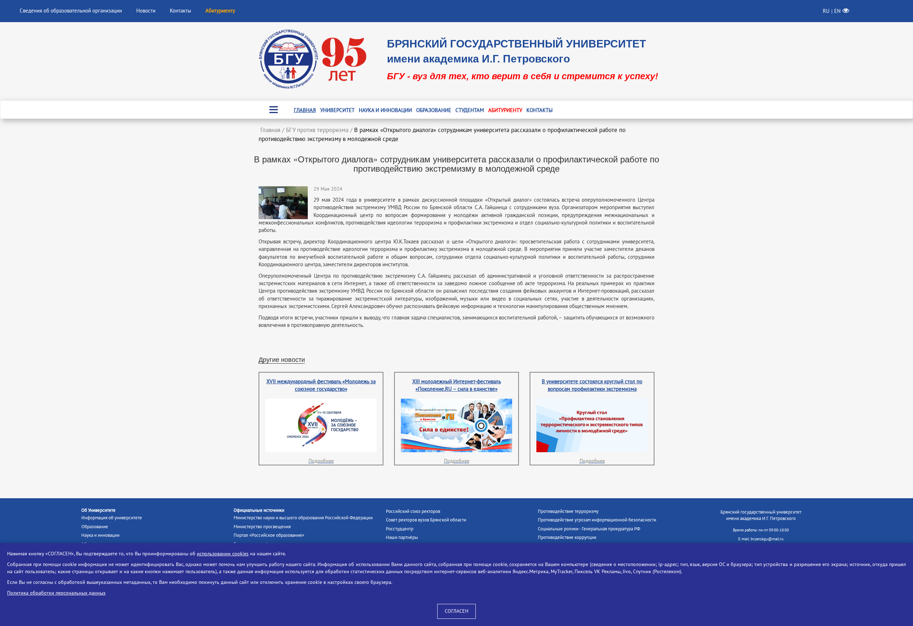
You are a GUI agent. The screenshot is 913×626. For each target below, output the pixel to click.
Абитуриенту (505, 110)
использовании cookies (223, 554)
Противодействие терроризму (568, 511)
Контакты (180, 10)
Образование (433, 110)
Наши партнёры (402, 537)
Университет (337, 110)
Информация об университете (111, 518)
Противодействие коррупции (567, 537)
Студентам (469, 110)
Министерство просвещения (262, 527)
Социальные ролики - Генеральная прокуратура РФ (589, 529)
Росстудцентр (399, 529)
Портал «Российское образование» (269, 535)
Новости (145, 10)
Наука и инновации (385, 110)
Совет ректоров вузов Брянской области (426, 520)
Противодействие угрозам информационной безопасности (597, 520)
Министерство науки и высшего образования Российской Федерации (303, 518)
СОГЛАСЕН (456, 611)
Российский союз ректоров (413, 511)
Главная (305, 110)
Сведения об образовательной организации (71, 10)
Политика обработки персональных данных (56, 593)
